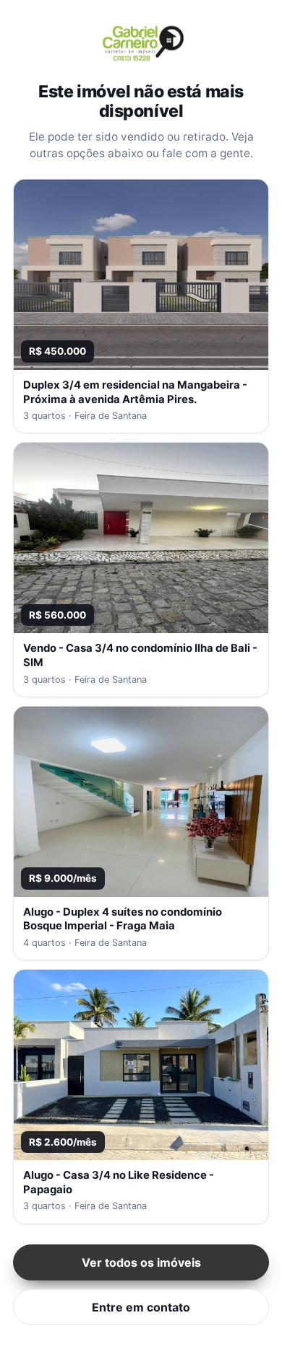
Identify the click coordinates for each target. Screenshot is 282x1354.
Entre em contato (141, 1307)
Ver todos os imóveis (141, 1262)
